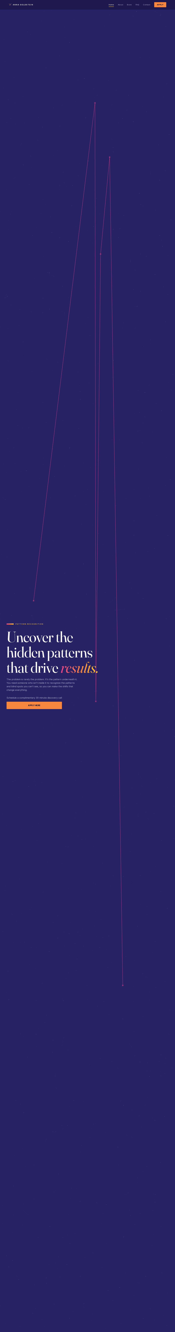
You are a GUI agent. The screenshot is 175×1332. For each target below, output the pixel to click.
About (120, 5)
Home (111, 5)
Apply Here (34, 705)
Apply (160, 5)
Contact (146, 5)
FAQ (137, 5)
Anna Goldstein (23, 5)
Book (129, 5)
